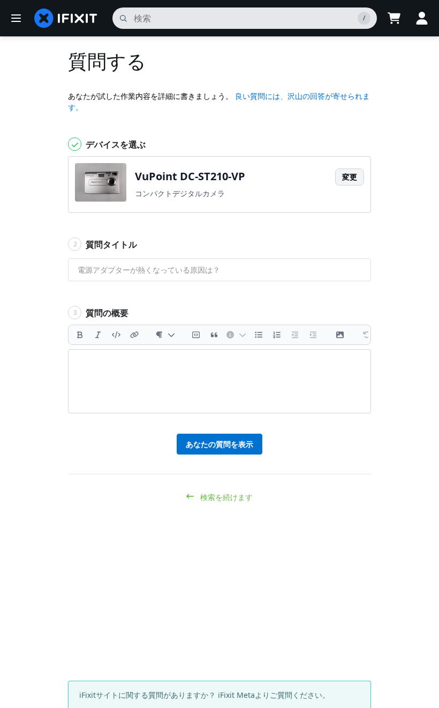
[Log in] (422, 18)
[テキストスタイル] (165, 334)
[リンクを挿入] (134, 334)
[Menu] (16, 18)
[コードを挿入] (116, 334)
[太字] (79, 334)
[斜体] (98, 334)
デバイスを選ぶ (115, 144)
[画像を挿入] (340, 334)
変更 (349, 177)
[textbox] (219, 381)
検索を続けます (225, 497)
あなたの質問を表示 (219, 444)
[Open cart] (394, 18)
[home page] (65, 18)
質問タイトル (105, 244)
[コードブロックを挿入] (196, 334)
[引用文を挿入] (214, 334)
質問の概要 (101, 313)
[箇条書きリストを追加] (258, 334)
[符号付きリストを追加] (276, 334)
